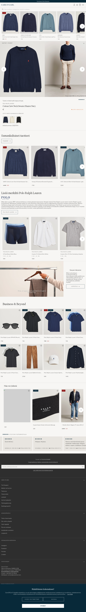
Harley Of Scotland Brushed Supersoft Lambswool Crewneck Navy (42, 182)
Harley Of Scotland (26, 35)
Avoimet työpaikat (6, 500)
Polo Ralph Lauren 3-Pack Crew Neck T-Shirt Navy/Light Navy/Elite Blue (75, 337)
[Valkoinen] (12, 119)
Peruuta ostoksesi (6, 527)
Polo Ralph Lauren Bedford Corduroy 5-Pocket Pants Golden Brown (32, 373)
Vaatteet (4, 43)
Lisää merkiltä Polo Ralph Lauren (21, 193)
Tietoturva (4, 491)
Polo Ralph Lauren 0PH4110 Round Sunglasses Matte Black (10, 337)
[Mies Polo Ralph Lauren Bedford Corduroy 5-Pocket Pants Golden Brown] (32, 357)
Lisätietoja (74, 286)
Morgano (60, 35)
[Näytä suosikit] (77, 5)
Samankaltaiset (15, 135)
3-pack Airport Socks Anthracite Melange (44, 425)
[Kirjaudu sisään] (74, 5)
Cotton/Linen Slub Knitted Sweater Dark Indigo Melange (10, 37)
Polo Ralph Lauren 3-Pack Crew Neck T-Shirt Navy (52, 337)
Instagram (4, 545)
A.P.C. (40, 35)
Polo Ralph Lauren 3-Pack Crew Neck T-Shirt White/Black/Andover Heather (10, 373)
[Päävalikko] (83, 5)
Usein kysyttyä (5, 524)
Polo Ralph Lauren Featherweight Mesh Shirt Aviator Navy (74, 373)
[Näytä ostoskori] (80, 4)
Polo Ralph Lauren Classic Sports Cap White (53, 373)
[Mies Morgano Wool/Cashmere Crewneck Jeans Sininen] (66, 22)
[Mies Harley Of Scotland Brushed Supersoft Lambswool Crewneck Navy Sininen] (29, 22)
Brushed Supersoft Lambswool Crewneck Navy (29, 37)
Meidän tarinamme (6, 488)
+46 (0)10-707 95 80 (11, 573)
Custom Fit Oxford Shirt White (40, 254)
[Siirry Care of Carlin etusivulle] (7, 5)
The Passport (4, 485)
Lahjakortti (4, 533)
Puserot (10, 43)
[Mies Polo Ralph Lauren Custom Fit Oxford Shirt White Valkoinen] (44, 233)
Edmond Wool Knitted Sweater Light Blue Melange (47, 37)
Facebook (3, 548)
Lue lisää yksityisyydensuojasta (43, 470)
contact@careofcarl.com (14, 575)
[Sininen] (6, 119)
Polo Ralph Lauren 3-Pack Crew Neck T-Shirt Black (30, 337)
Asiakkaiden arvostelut (7, 530)
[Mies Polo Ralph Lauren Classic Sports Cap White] (53, 357)
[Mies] (17, 405)
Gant (3, 35)
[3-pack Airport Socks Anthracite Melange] (45, 423)
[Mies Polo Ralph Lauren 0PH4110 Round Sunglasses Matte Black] (10, 322)
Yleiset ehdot (4, 494)
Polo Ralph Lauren (8, 103)
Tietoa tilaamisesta (6, 518)
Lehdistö (3, 497)
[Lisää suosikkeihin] (27, 148)
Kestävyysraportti (5, 506)
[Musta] (19, 119)
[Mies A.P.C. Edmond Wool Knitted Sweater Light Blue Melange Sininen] (47, 22)
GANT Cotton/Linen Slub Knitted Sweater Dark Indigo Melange (15, 182)
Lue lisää (70, 594)
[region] (43, 443)
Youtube (3, 551)
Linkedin (3, 554)
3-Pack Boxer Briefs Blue (9, 254)
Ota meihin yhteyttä (6, 521)
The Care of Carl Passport (43, 1)
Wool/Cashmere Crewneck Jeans (64, 37)
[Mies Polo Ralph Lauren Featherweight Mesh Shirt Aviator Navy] (75, 357)
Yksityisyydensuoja (6, 503)
